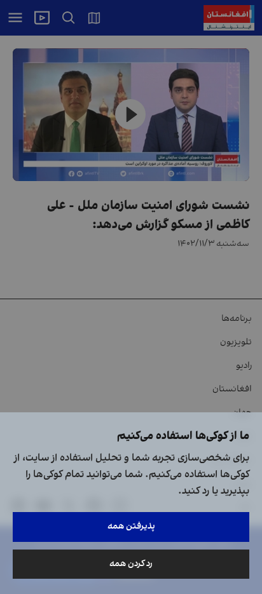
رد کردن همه (131, 563)
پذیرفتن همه (131, 526)
